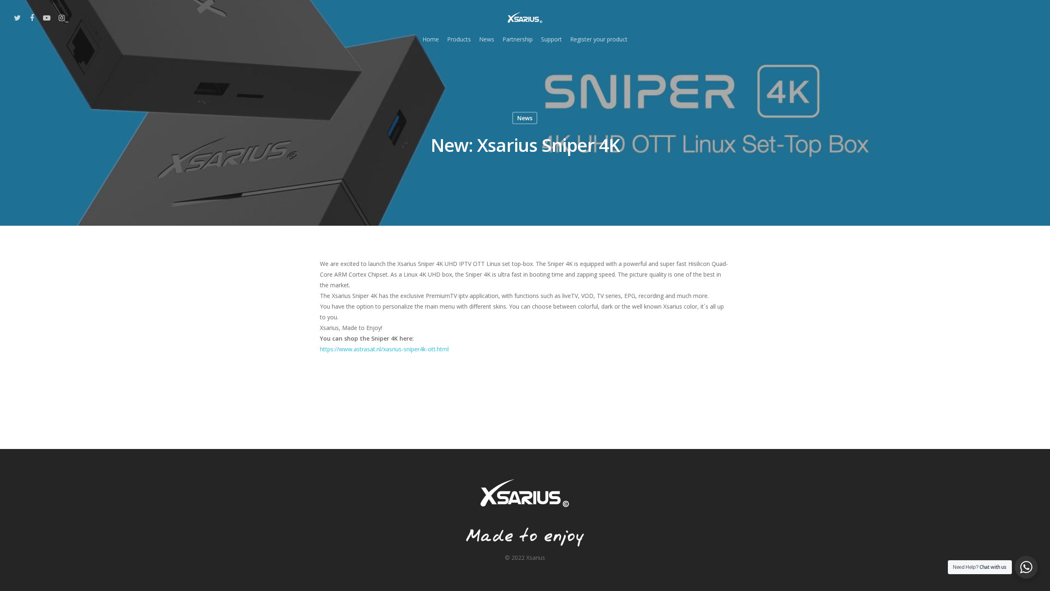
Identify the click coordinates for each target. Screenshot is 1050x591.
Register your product (599, 39)
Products (459, 39)
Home (430, 39)
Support (551, 39)
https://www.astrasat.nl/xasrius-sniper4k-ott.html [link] (384, 349)
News (486, 39)
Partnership (517, 39)
